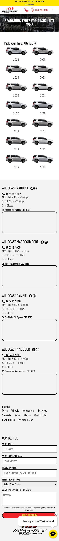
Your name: (7, 443)
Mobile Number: (9, 467)
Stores (27, 415)
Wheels (15, 410)
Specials (6, 415)
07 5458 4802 (13, 194)
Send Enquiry (29, 515)
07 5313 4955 (13, 247)
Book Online (8, 420)
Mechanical (28, 410)
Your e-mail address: (12, 455)
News (17, 415)
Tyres (5, 410)
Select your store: (11, 479)
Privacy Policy (26, 420)
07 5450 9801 (13, 355)
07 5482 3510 (13, 301)
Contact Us (40, 415)
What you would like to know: (17, 490)
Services (42, 410)
